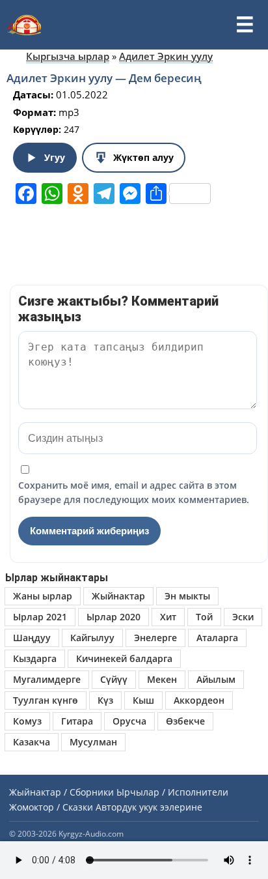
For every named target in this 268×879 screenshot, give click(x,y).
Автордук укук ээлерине (149, 807)
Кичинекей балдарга (124, 658)
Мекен (162, 679)
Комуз (27, 721)
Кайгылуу (92, 637)
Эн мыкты (187, 596)
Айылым (215, 679)
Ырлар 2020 (114, 617)
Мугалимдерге (47, 679)
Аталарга (217, 637)
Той (204, 617)
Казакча (31, 742)
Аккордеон (199, 700)
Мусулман (93, 742)
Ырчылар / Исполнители (172, 792)
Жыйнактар (118, 596)
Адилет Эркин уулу (166, 56)
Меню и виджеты (244, 24)
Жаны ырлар (42, 596)
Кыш (143, 700)
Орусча (129, 721)
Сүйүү (113, 679)
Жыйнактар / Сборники (61, 792)
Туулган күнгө (45, 700)
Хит (168, 617)
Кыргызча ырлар (67, 56)
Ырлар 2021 (40, 617)
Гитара (77, 721)
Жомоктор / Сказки (51, 807)
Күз (105, 700)
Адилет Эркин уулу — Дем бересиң (104, 77)
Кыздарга (35, 658)
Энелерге (155, 637)
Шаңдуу (32, 637)
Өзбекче (185, 721)
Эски (243, 617)
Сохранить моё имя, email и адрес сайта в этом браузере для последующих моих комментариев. (133, 492)
